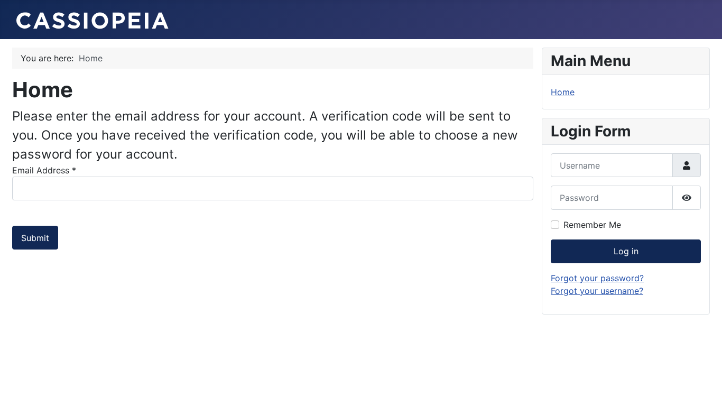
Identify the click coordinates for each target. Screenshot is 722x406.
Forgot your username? (597, 290)
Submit (35, 238)
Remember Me (592, 224)
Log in (626, 251)
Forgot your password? (597, 278)
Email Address (44, 170)
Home (563, 92)
